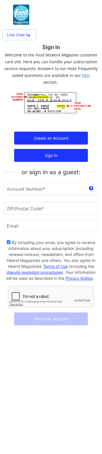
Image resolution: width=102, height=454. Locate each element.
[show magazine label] (91, 189)
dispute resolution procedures (34, 272)
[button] (19, 35)
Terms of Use (55, 266)
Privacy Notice (79, 278)
